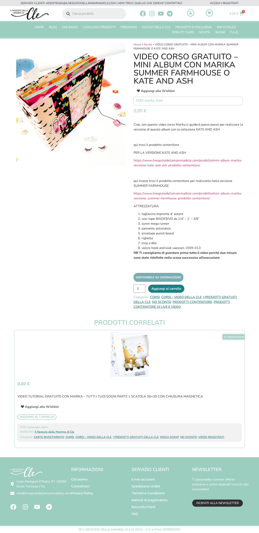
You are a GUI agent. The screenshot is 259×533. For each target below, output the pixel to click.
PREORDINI (129, 27)
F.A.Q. (234, 32)
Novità (204, 32)
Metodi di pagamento (150, 500)
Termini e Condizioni (148, 493)
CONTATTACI (173, 3)
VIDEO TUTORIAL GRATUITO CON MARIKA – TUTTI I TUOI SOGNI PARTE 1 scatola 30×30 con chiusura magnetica (110, 396)
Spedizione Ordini (146, 486)
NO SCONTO (161, 302)
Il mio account (143, 479)
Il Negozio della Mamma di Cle (54, 432)
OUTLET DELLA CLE (156, 27)
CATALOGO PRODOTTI (99, 27)
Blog (53, 27)
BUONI (220, 32)
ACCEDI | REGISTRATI (224, 3)
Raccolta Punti (143, 507)
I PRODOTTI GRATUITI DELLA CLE (136, 437)
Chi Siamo (70, 27)
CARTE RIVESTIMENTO (49, 437)
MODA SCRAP (169, 437)
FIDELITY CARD (183, 32)
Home (39, 27)
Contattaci (80, 486)
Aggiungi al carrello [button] (37, 417)
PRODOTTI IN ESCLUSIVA (193, 27)
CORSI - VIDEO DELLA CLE (181, 297)
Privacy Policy (82, 493)
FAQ (135, 514)
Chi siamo (79, 479)
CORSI (155, 297)
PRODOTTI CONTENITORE (192, 302)
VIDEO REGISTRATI (211, 437)
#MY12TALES (226, 27)
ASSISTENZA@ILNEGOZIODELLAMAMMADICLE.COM (81, 3)
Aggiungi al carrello (166, 288)
